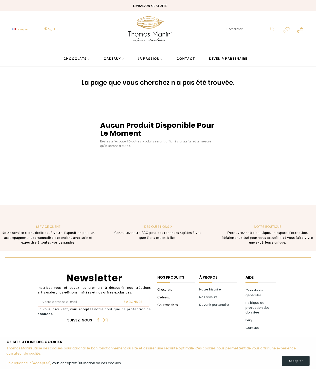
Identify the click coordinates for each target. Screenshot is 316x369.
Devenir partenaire (214, 304)
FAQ (248, 320)
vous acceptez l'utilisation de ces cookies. (86, 363)
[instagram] (105, 320)
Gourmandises (167, 305)
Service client (48, 226)
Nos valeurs (208, 297)
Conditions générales (254, 292)
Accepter (296, 361)
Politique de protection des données (257, 307)
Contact (252, 327)
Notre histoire (210, 289)
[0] (287, 28)
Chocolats (164, 289)
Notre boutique (267, 226)
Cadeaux (163, 297)
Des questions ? (158, 226)
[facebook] (98, 320)
